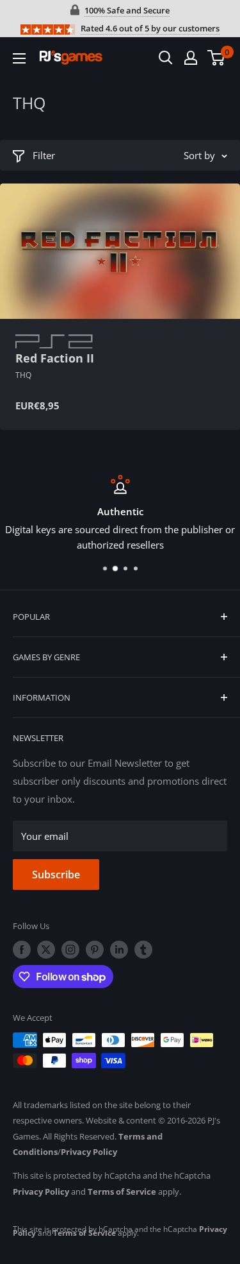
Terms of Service (122, 1191)
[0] (217, 57)
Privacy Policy (89, 1151)
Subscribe (56, 874)
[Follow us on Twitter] (46, 950)
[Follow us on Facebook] (22, 950)
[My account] (190, 58)
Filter (44, 155)
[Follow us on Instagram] (70, 950)
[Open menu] (19, 58)
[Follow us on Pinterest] (95, 950)
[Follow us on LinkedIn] (119, 950)
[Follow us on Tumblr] (143, 950)
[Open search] (166, 58)
